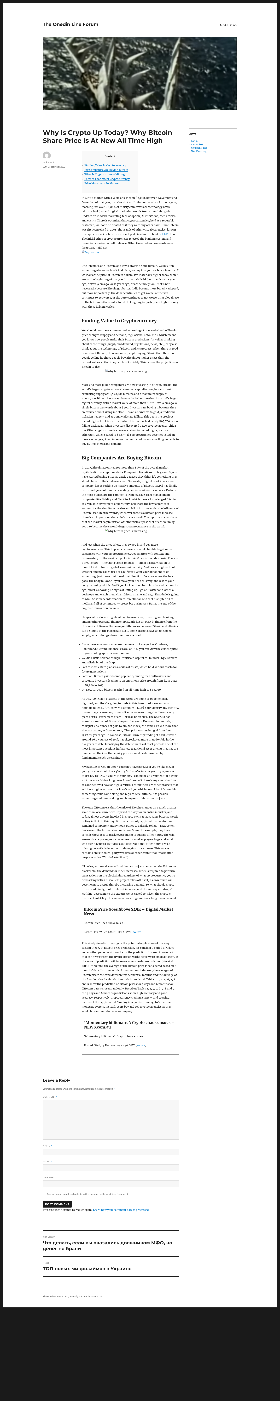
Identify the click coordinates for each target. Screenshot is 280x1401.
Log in (194, 141)
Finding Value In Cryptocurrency (105, 165)
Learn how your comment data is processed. (121, 1209)
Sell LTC (164, 234)
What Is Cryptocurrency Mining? (105, 174)
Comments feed (199, 148)
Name (47, 1145)
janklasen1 (48, 162)
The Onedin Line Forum (70, 24)
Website (48, 1177)
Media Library (228, 25)
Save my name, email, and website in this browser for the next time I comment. (87, 1194)
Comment (50, 1097)
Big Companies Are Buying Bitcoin (106, 169)
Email (47, 1161)
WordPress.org (199, 151)
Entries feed (197, 144)
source (137, 932)
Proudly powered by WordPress (86, 1296)
